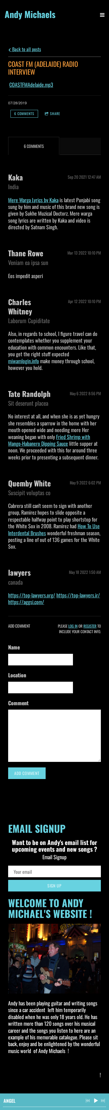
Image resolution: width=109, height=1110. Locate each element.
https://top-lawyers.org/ (31, 595)
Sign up (54, 885)
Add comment (27, 773)
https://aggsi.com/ (26, 602)
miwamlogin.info (23, 361)
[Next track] (103, 1100)
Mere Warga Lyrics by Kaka (33, 200)
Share (55, 113)
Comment (18, 703)
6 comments (24, 113)
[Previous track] (87, 1100)
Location (17, 675)
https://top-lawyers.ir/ (78, 595)
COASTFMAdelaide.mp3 (31, 84)
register (90, 626)
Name (14, 647)
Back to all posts (26, 49)
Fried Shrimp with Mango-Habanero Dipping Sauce (49, 440)
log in (73, 626)
